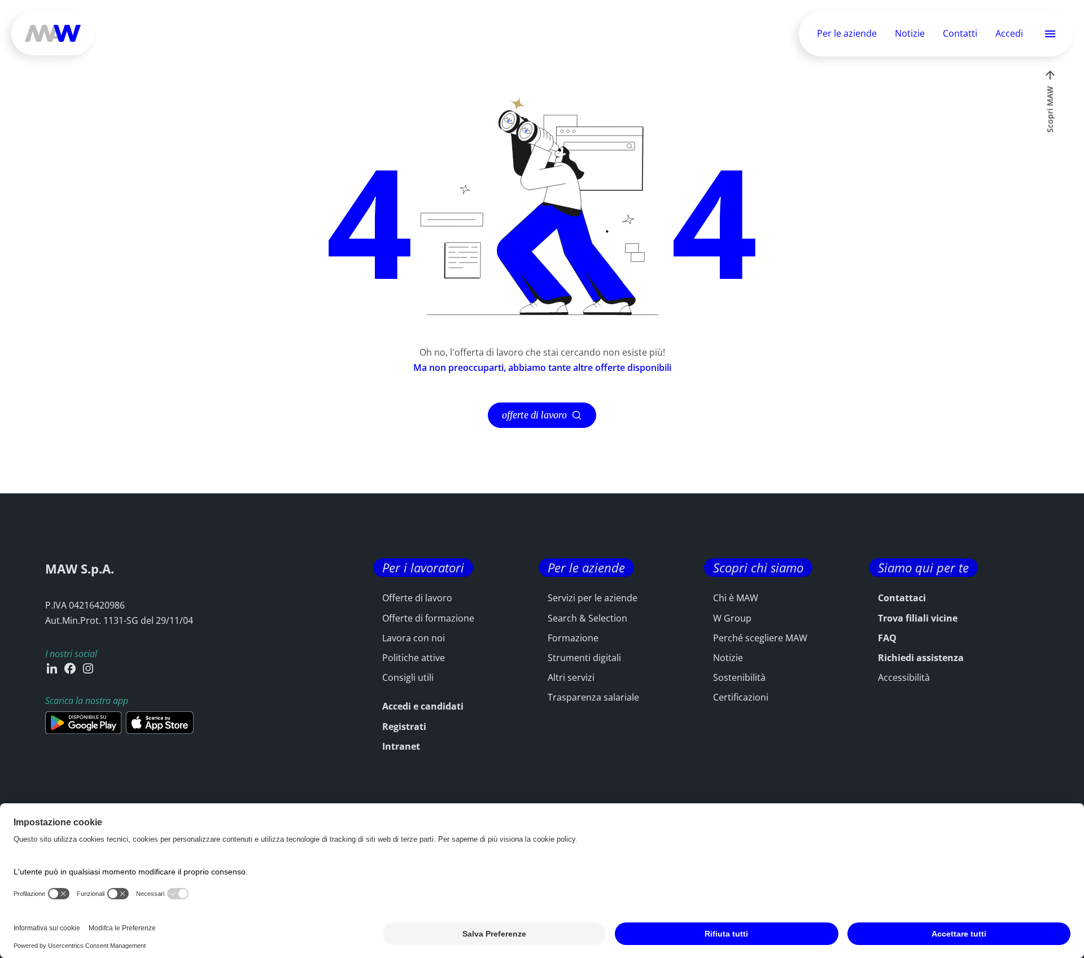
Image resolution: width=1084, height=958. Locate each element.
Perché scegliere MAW (760, 638)
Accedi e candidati (423, 706)
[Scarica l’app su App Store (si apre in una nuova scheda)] (160, 722)
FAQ (887, 638)
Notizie (910, 33)
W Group (732, 618)
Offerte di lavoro (417, 598)
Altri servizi (571, 677)
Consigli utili (408, 677)
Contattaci (902, 598)
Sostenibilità (739, 677)
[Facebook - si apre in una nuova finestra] (70, 668)
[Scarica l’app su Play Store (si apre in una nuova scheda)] (83, 722)
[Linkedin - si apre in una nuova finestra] (52, 668)
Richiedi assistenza (921, 657)
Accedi (1009, 34)
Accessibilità (904, 677)
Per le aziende (847, 33)
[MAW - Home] (53, 33)
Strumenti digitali (584, 657)
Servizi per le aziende (592, 598)
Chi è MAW (735, 598)
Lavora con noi (413, 638)
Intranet (401, 746)
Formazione (573, 638)
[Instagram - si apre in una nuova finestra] (88, 668)
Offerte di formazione (428, 618)
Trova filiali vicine (918, 618)
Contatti (960, 33)
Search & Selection (587, 618)
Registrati (404, 726)
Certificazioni (740, 697)
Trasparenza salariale (593, 697)
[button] (1050, 34)
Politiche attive (413, 657)
